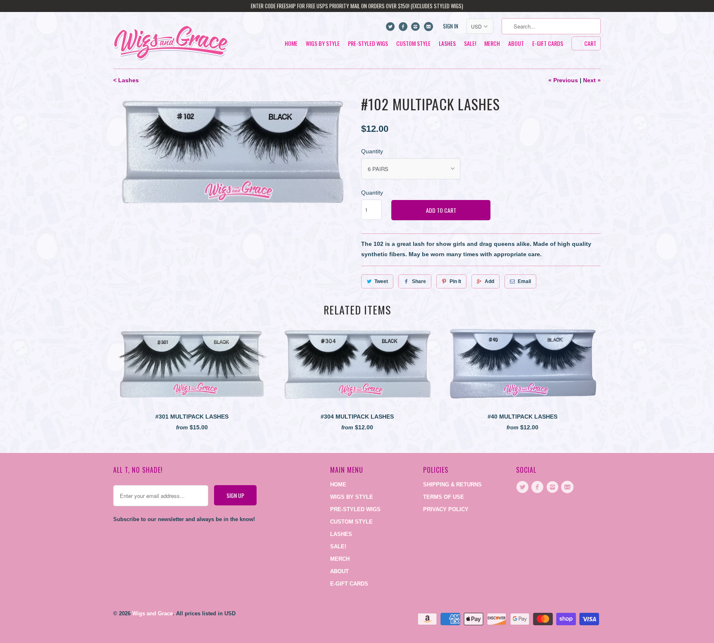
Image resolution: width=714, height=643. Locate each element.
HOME (291, 44)
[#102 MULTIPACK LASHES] (233, 153)
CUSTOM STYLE (413, 44)
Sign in (450, 26)
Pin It (455, 281)
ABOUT (516, 44)
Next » (592, 80)
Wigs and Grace (152, 613)
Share (419, 281)
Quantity (372, 151)
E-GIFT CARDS (547, 44)
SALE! (470, 44)
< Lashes (126, 80)
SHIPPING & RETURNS (452, 484)
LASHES (447, 44)
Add (489, 281)
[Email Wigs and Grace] (429, 28)
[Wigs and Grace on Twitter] (391, 28)
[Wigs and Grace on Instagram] (416, 28)
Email (524, 281)
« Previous (563, 80)
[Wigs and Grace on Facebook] (403, 28)
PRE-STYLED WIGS (368, 44)
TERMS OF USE (443, 497)
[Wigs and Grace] (171, 40)
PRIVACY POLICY (446, 509)
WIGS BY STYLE (323, 44)
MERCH (492, 44)
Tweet (381, 281)
